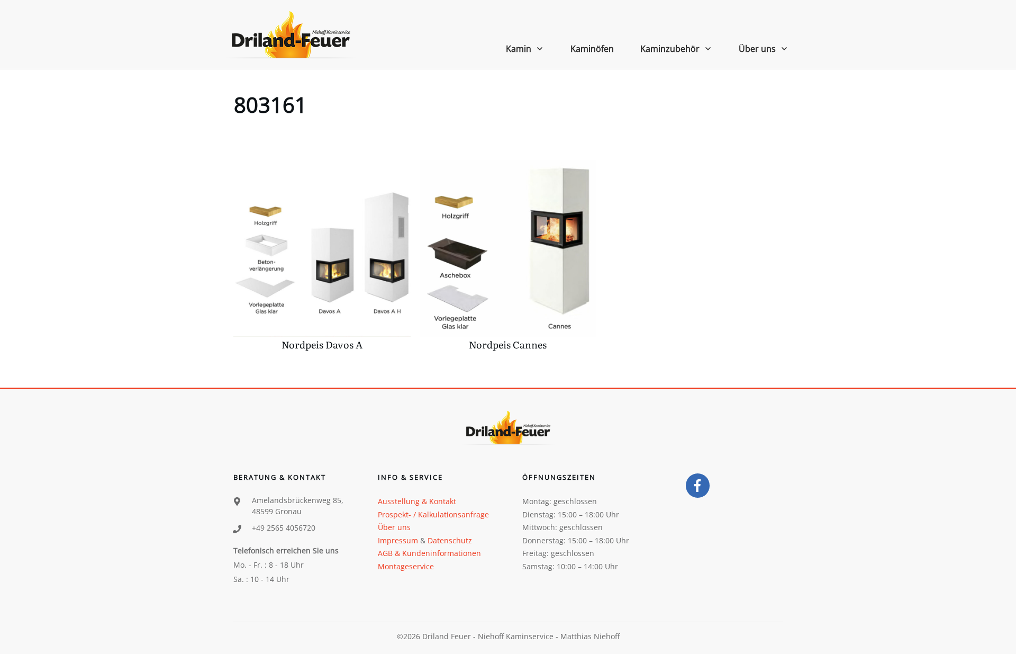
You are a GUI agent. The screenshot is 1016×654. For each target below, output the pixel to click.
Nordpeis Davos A (322, 258)
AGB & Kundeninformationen (429, 553)
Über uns (394, 527)
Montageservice (406, 566)
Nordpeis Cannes (508, 258)
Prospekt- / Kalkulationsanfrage (433, 514)
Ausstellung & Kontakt (417, 501)
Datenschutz (450, 540)
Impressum (398, 540)
